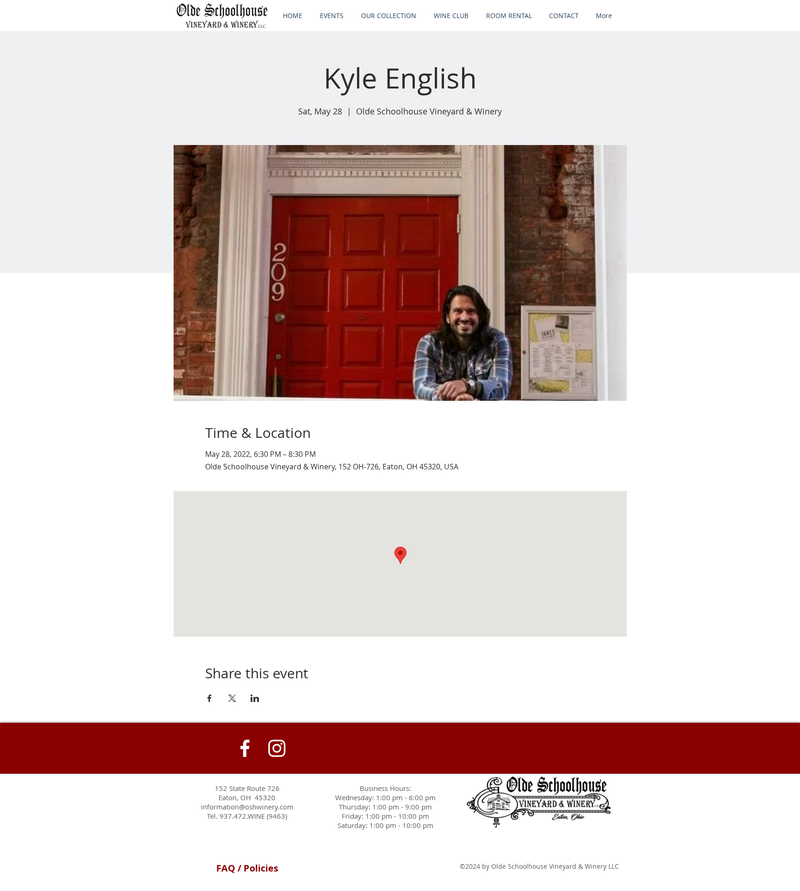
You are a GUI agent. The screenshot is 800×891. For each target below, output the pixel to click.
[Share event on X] (232, 698)
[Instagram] (276, 748)
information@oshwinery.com (247, 806)
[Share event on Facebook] (209, 698)
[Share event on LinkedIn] (254, 698)
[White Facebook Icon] (244, 748)
